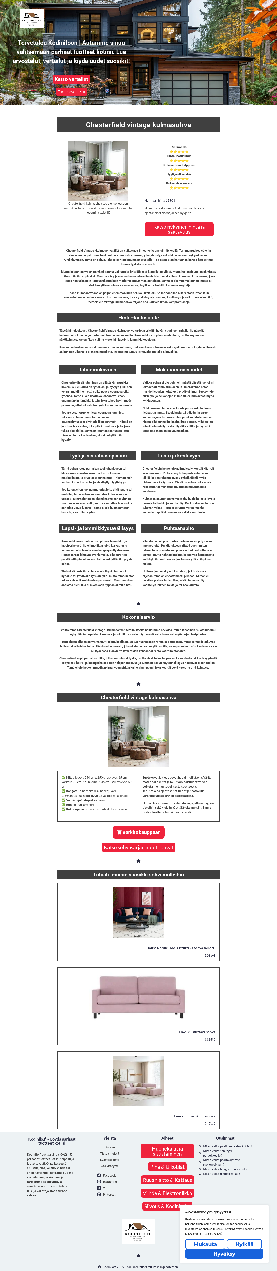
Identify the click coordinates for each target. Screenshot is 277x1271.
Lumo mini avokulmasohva (194, 1116)
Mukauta (205, 1244)
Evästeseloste (109, 1159)
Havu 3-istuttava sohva (197, 1032)
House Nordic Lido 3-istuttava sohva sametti (180, 948)
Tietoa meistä (109, 1153)
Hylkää (244, 1244)
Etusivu (109, 1147)
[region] (224, 1234)
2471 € (210, 1123)
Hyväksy (224, 1254)
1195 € (210, 1039)
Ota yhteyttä (110, 1166)
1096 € (210, 955)
